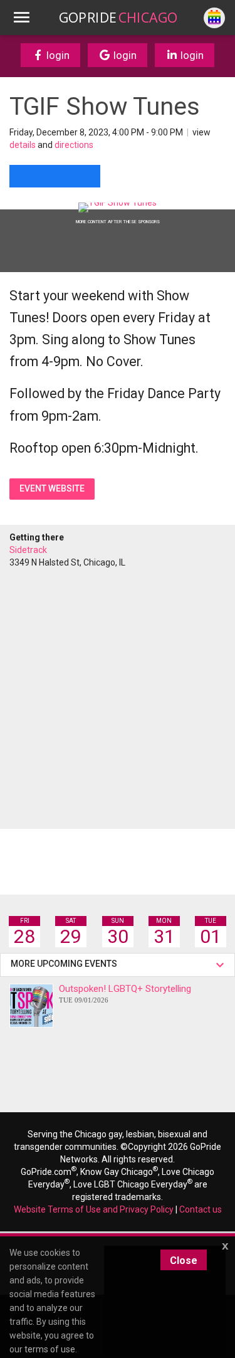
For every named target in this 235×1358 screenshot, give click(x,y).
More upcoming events (66, 964)
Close (183, 1260)
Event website (52, 488)
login (57, 55)
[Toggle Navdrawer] (21, 17)
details (22, 145)
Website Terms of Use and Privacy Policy (94, 1209)
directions (74, 145)
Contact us (200, 1209)
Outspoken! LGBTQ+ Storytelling (125, 993)
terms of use (49, 1349)
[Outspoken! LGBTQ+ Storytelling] (31, 1006)
